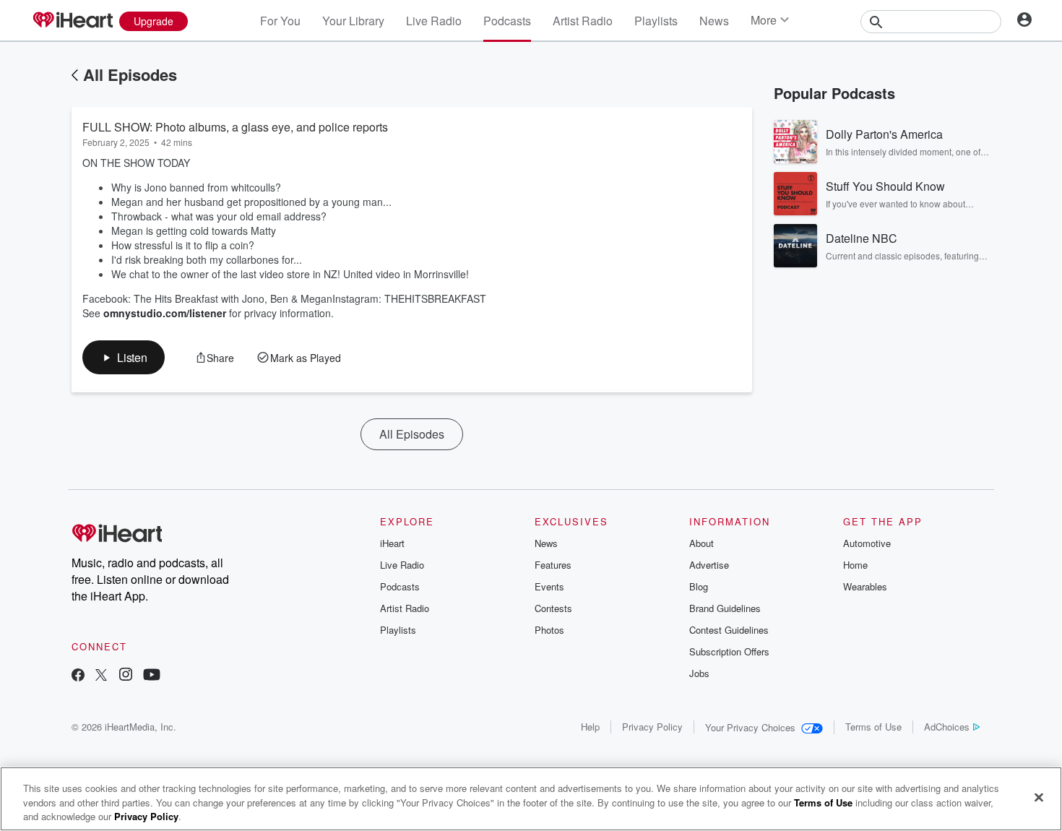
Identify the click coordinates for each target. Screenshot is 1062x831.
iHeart (392, 543)
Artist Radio (583, 20)
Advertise (709, 565)
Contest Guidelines (729, 630)
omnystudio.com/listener (164, 313)
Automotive (867, 543)
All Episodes (130, 74)
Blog (698, 586)
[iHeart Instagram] (125, 676)
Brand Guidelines (725, 608)
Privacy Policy (652, 726)
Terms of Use (873, 726)
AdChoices (947, 726)
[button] (123, 357)
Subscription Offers (729, 651)
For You (280, 20)
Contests (553, 608)
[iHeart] (72, 21)
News (714, 20)
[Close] (1039, 797)
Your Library (353, 20)
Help (590, 726)
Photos (549, 630)
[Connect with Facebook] (78, 676)
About (701, 543)
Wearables (865, 586)
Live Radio (434, 20)
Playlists (656, 20)
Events (549, 586)
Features (553, 565)
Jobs (699, 673)
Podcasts (507, 20)
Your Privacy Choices (750, 727)
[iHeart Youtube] (151, 676)
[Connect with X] (101, 676)
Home (855, 565)
